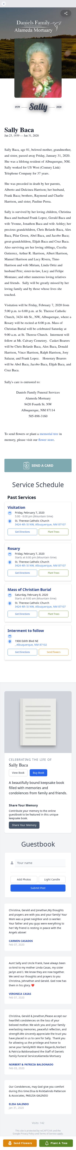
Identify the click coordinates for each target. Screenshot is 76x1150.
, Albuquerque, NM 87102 (31, 644)
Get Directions (22, 531)
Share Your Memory (24, 825)
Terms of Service (48, 1133)
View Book (18, 772)
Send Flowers (54, 652)
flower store (46, 439)
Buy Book (38, 772)
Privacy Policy (27, 1133)
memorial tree (49, 433)
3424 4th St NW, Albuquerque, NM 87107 (40, 524)
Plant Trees (53, 531)
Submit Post (38, 888)
